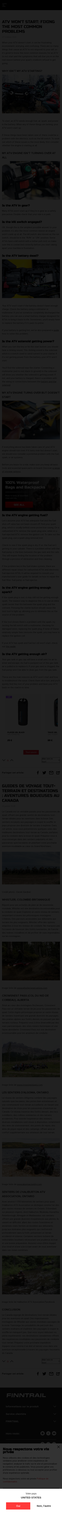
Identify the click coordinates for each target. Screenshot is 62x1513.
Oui (18, 1506)
